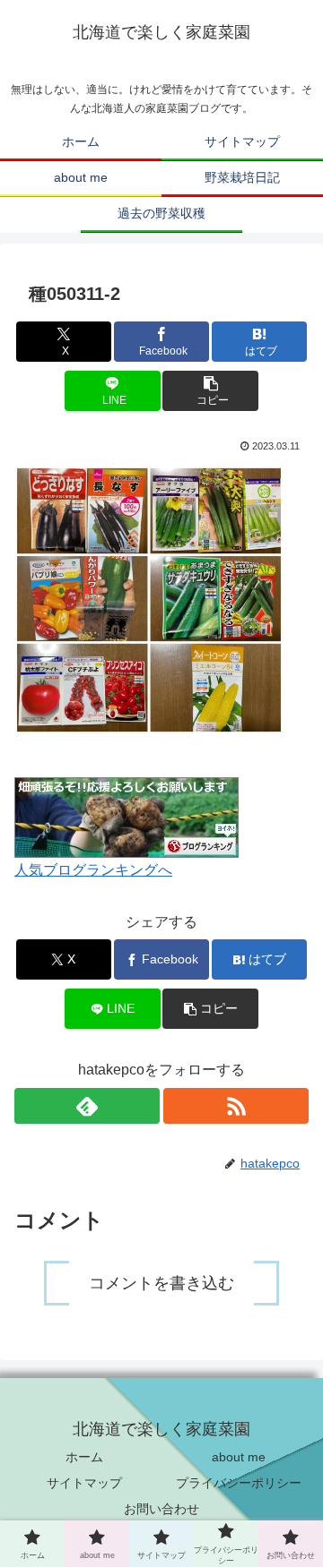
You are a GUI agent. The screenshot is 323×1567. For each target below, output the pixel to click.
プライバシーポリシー (238, 1483)
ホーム (84, 1457)
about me (239, 1457)
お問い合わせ (161, 1509)
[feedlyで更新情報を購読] (87, 1106)
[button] (210, 391)
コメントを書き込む (161, 1283)
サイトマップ (84, 1483)
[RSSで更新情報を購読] (236, 1106)
